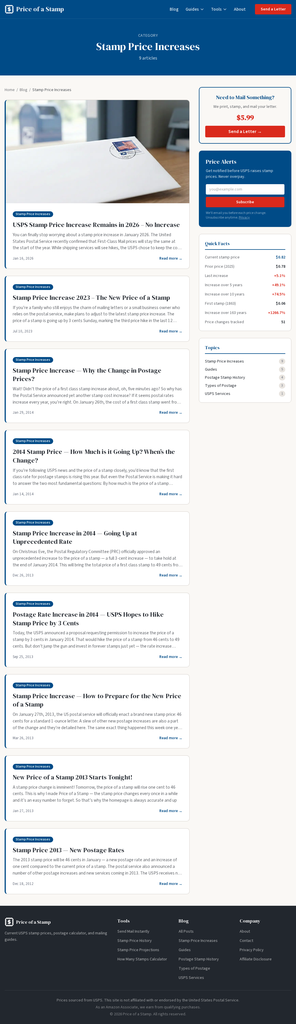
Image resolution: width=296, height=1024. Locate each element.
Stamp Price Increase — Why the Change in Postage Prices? (87, 374)
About (240, 9)
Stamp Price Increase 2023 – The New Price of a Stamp (91, 297)
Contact (246, 941)
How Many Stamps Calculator (142, 959)
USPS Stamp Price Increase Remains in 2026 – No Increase (96, 225)
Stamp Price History (134, 941)
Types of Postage (220, 386)
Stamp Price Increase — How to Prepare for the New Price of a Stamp (97, 700)
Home (10, 90)
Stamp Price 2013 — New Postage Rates (68, 850)
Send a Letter (273, 9)
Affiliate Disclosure (256, 959)
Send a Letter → (245, 131)
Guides (192, 9)
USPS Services (217, 394)
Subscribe (245, 202)
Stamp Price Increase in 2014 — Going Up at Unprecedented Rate (75, 537)
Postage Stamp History (225, 377)
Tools (216, 9)
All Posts (186, 931)
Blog (174, 9)
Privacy (244, 217)
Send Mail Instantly (133, 931)
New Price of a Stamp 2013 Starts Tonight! (72, 777)
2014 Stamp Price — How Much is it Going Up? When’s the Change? (94, 456)
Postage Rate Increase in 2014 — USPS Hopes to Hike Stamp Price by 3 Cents (88, 618)
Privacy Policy (252, 950)
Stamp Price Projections (138, 950)
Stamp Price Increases (224, 361)
